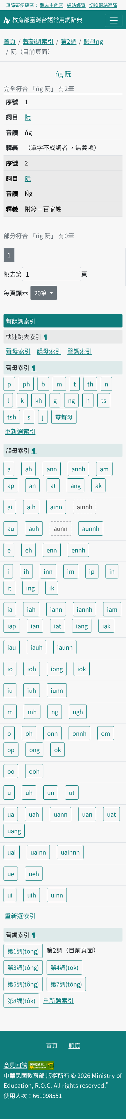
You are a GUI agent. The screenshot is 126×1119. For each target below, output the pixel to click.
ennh (78, 549)
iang (82, 625)
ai (9, 506)
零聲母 (64, 416)
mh (32, 711)
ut (72, 792)
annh (78, 468)
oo (10, 771)
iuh (31, 690)
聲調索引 (79, 350)
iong (57, 668)
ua (10, 814)
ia (9, 609)
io (10, 668)
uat (111, 814)
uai (11, 852)
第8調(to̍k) (21, 1000)
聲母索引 (18, 350)
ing (30, 587)
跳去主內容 (51, 4)
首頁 (10, 41)
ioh (31, 668)
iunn (57, 690)
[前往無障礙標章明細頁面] (41, 1064)
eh (28, 549)
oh (29, 733)
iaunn (65, 647)
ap (10, 485)
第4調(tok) (64, 967)
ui (10, 894)
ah (28, 468)
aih (31, 506)
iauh (36, 647)
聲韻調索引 (38, 41)
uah (34, 814)
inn (48, 571)
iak (106, 625)
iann (56, 609)
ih (26, 571)
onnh (79, 733)
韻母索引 (49, 350)
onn (52, 733)
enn (52, 549)
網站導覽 (76, 4)
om (105, 733)
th (90, 383)
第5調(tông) (23, 983)
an (32, 485)
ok (57, 749)
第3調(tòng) (23, 967)
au (10, 528)
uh (29, 792)
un (50, 792)
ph (26, 383)
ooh (34, 771)
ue (10, 873)
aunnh (90, 528)
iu (10, 690)
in (112, 571)
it (9, 587)
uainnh (70, 852)
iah (31, 609)
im (70, 571)
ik (51, 587)
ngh (78, 711)
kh (38, 400)
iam (112, 609)
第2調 (68, 41)
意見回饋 (15, 1064)
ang (76, 485)
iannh (84, 609)
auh (34, 528)
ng (71, 400)
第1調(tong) (23, 951)
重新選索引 (20, 431)
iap (11, 625)
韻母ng (93, 41)
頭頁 (74, 1045)
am (104, 468)
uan (87, 814)
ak (98, 485)
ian (35, 625)
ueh (34, 873)
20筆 (41, 292)
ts (103, 400)
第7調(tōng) (66, 983)
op (11, 749)
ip (92, 571)
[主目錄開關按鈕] (113, 20)
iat (57, 625)
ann (52, 468)
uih (31, 894)
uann (60, 814)
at (53, 485)
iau (11, 647)
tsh (11, 416)
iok (81, 668)
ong (34, 749)
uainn (38, 852)
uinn (57, 894)
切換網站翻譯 (103, 4)
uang (14, 830)
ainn (56, 506)
